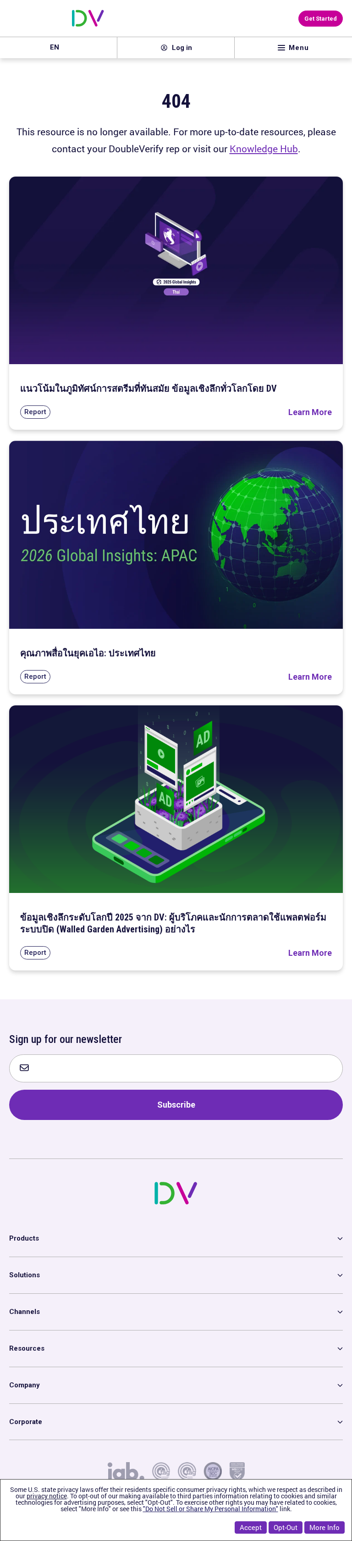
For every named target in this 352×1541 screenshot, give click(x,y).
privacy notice (47, 1495)
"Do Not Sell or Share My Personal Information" (210, 1508)
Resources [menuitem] (26, 1348)
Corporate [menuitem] (25, 1422)
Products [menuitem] (24, 1238)
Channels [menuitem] (24, 1312)
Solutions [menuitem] (24, 1275)
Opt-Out (285, 1527)
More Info (324, 1527)
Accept (251, 1527)
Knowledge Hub (264, 148)
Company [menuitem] (24, 1385)
